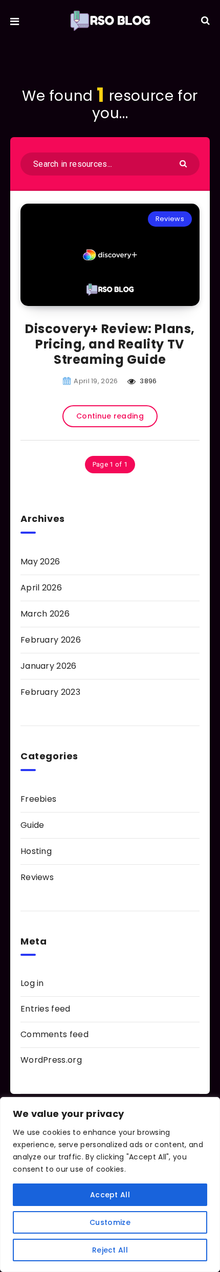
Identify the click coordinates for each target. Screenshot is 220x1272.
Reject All (110, 1250)
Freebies (38, 799)
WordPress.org (51, 1060)
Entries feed (45, 1009)
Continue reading (110, 416)
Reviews (170, 219)
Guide (32, 825)
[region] (110, 1184)
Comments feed (54, 1034)
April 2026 (41, 588)
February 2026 (50, 640)
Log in (32, 983)
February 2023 (50, 692)
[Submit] (184, 163)
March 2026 (45, 614)
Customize (110, 1222)
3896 (147, 381)
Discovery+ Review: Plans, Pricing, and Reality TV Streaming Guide (110, 344)
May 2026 (40, 561)
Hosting (36, 851)
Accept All (110, 1195)
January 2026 (48, 666)
